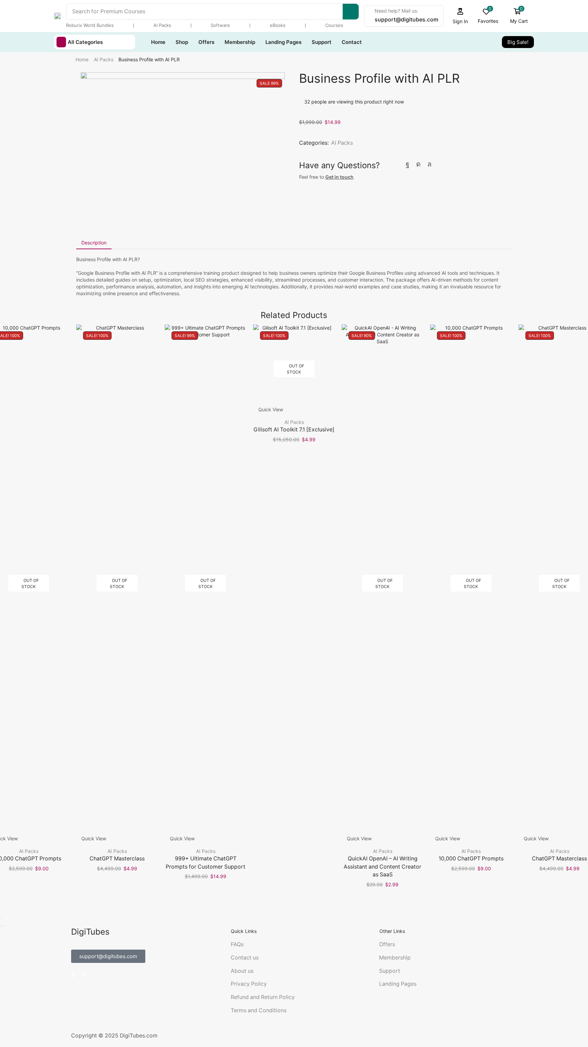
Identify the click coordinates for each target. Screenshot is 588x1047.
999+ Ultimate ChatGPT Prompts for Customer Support (205, 862)
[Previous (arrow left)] (0, 926)
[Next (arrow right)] (3, 926)
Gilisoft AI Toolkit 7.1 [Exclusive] (294, 429)
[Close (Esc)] (0, 919)
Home (82, 59)
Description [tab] (94, 242)
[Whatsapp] (429, 164)
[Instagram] (418, 164)
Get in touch (339, 177)
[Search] (351, 11)
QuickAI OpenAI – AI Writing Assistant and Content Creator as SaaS (382, 866)
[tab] (94, 242)
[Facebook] (407, 164)
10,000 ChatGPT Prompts (471, 858)
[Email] (441, 164)
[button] (460, 16)
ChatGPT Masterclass (117, 858)
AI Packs (103, 59)
